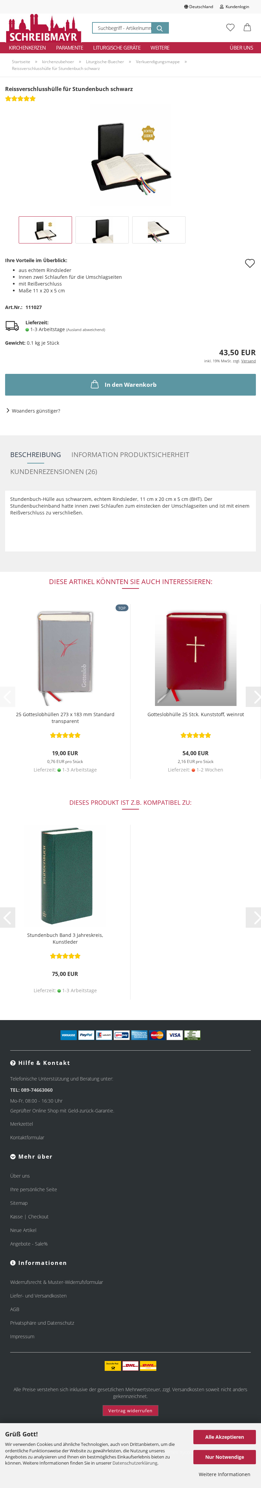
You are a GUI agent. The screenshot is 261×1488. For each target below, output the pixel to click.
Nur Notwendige (224, 1457)
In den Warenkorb (131, 384)
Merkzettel (21, 1124)
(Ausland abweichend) (85, 329)
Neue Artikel (23, 1230)
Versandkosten (188, 1389)
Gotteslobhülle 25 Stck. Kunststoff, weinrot (195, 714)
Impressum (22, 1336)
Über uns (241, 47)
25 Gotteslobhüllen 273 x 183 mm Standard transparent (65, 717)
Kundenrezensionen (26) (53, 471)
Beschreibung (35, 454)
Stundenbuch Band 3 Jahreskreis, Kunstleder (65, 938)
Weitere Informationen (224, 1474)
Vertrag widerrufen (130, 1411)
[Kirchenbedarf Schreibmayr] (43, 28)
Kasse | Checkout (29, 1216)
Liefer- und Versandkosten (38, 1295)
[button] (247, 28)
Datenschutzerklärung (134, 1463)
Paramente (69, 47)
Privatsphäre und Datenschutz (42, 1323)
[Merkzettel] (230, 28)
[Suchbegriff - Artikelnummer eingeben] (159, 28)
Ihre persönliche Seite (33, 1189)
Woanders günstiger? (36, 410)
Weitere (160, 47)
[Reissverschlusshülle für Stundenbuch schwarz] (130, 154)
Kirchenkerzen (27, 47)
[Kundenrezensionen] (20, 100)
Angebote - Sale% (29, 1243)
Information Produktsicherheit (130, 454)
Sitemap (19, 1203)
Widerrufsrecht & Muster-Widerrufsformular (56, 1282)
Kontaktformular (27, 1137)
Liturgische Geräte (116, 47)
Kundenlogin (236, 7)
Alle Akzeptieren (224, 1437)
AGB (14, 1309)
